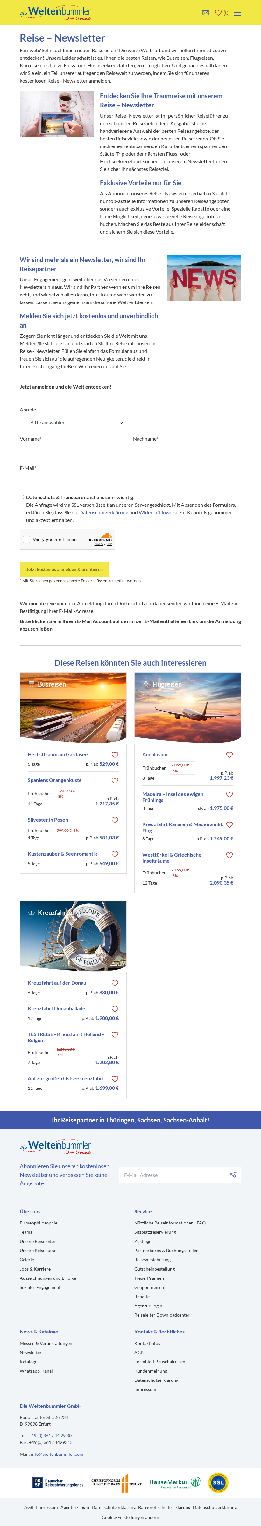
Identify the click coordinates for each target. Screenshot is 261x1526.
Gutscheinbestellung (154, 1269)
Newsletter (31, 1352)
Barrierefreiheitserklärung (164, 1507)
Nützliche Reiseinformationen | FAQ (170, 1222)
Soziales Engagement (40, 1287)
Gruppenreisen (149, 1287)
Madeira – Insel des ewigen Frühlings (172, 797)
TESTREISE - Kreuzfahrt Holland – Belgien (66, 1037)
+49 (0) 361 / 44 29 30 (50, 1435)
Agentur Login (148, 1305)
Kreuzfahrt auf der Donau (57, 983)
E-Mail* (28, 468)
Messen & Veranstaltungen (46, 1343)
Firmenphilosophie (38, 1222)
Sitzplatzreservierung (155, 1232)
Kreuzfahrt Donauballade (56, 1008)
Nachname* (145, 439)
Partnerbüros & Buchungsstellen (166, 1250)
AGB (139, 1352)
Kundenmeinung (150, 1370)
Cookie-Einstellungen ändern (130, 1517)
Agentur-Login (74, 1507)
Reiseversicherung (152, 1259)
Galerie (27, 1259)
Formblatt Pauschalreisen (159, 1361)
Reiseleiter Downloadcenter (162, 1315)
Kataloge (28, 1361)
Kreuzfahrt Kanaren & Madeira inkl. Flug (182, 827)
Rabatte (142, 1296)
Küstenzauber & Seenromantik (62, 854)
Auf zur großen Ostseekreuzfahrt (66, 1078)
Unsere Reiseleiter (38, 1241)
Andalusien (154, 754)
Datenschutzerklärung (103, 512)
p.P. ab (102, 763)
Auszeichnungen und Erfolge (48, 1278)
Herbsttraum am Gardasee (58, 754)
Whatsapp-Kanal (36, 1370)
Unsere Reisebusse (38, 1250)
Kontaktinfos (147, 1343)
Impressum (145, 1389)
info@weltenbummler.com (57, 1454)
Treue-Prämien (149, 1278)
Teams (26, 1232)
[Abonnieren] (233, 1175)
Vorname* (30, 439)
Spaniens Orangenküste (55, 780)
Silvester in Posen (48, 820)
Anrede (28, 409)
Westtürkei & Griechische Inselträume (171, 857)
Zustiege (142, 1241)
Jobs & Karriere (35, 1269)
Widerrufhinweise (158, 512)
